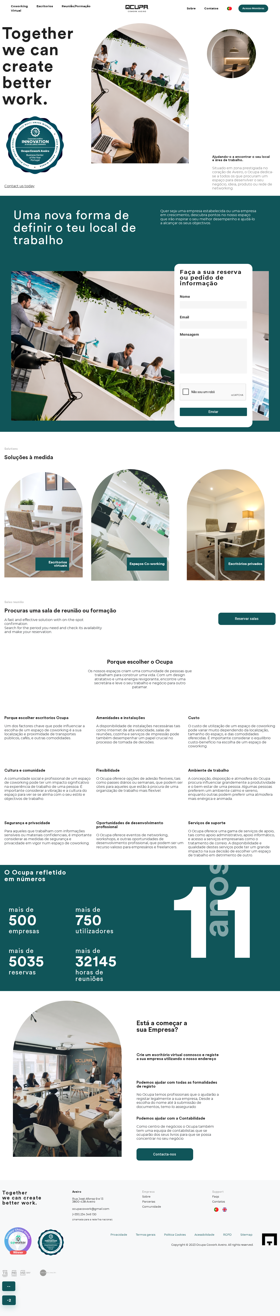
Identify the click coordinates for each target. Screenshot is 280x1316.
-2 (9, 1300)
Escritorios (45, 6)
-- (8, 1286)
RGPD (227, 1234)
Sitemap (246, 1234)
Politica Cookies (175, 1234)
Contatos (211, 8)
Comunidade (151, 1206)
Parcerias (148, 1201)
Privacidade (118, 1234)
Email (184, 317)
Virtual (16, 10)
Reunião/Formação (76, 6)
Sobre (191, 8)
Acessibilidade (204, 1234)
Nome (185, 296)
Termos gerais (145, 1234)
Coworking (19, 6)
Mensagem (189, 334)
